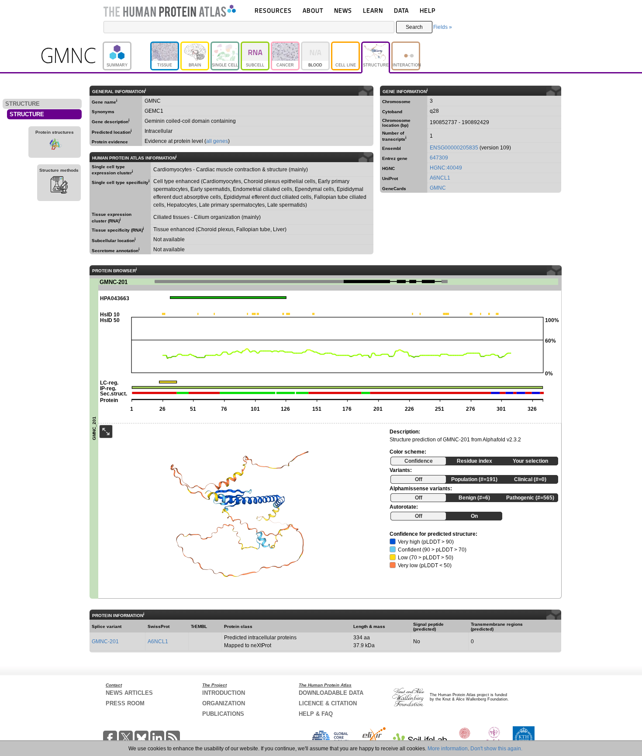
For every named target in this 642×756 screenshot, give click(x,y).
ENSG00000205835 (454, 148)
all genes (217, 141)
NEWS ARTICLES (129, 693)
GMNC (438, 188)
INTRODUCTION (223, 693)
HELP (427, 10)
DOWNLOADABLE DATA (331, 693)
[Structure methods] (59, 186)
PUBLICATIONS (223, 714)
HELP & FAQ (316, 714)
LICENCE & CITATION (328, 703)
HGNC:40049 (446, 168)
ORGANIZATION (223, 703)
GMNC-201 (105, 641)
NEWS (343, 10)
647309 (439, 158)
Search (414, 27)
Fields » (442, 27)
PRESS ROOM (125, 703)
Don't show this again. (496, 749)
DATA (401, 10)
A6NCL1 (440, 178)
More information (448, 749)
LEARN (373, 10)
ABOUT (313, 10)
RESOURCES (273, 10)
